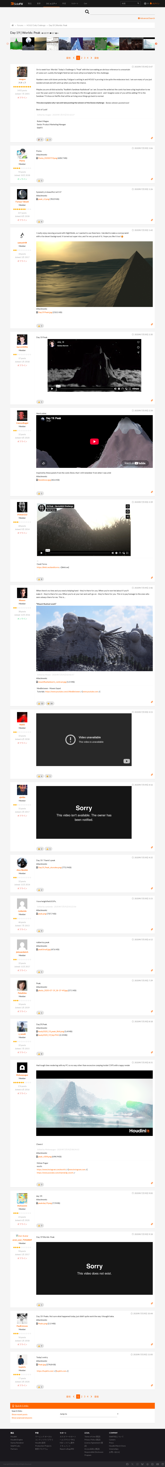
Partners (14, 1449)
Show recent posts (19, 1414)
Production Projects (43, 1446)
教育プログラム (41, 1449)
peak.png (42, 913)
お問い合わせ (114, 1452)
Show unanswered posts (22, 1418)
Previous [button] (8, 44)
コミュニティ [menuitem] (51, 3)
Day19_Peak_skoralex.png (49, 867)
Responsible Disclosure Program (93, 1453)
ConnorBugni (22, 423)
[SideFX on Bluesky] (142, 1464)
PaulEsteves (22, 1326)
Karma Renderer (17, 1443)
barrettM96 (22, 347)
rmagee (22, 79)
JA (147, 3)
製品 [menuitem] (30, 3)
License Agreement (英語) (93, 1444)
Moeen (22, 600)
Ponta (22, 160)
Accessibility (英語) (92, 1449)
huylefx (22, 1367)
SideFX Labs (15, 1446)
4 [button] (81, 53)
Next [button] (156, 44)
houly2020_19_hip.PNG (48, 1035)
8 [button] (89, 53)
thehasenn (22, 1206)
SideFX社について (116, 1436)
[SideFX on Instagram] (137, 1464)
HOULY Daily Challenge (36, 25)
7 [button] (87, 53)
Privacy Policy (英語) (92, 1440)
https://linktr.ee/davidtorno (48, 567)
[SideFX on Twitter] (132, 1464)
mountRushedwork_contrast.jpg (52, 682)
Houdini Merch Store (117, 1446)
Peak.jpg (42, 1364)
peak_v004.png (45, 1156)
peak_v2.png (43, 199)
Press (111, 1443)
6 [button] (85, 53)
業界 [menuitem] (39, 3)
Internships (113, 1449)
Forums (20, 25)
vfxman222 (22, 514)
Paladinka (22, 993)
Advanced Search (147, 18)
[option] (16, 43)
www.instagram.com (77, 1169)
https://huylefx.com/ (45, 1371)
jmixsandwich (22, 952)
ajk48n (22, 797)
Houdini (14, 1436)
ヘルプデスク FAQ (67, 1440)
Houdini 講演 (40, 1443)
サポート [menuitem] (75, 3)
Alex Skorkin (22, 870)
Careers (112, 1440)
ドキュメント (65, 1446)
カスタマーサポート (68, 1436)
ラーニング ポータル (43, 1436)
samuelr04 (22, 242)
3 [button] (80, 53)
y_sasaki (22, 1034)
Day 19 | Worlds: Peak (58, 25)
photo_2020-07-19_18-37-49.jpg (53, 990)
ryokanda (22, 911)
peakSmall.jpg (44, 949)
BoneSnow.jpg (44, 480)
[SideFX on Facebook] (127, 1464)
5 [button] (83, 53)
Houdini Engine (17, 1440)
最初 (68, 57)
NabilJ (22, 724)
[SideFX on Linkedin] (163, 1464)
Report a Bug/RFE (67, 1449)
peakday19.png (45, 1203)
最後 (96, 57)
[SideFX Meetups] (147, 1464)
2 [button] (78, 53)
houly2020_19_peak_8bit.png (51, 1031)
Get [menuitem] (85, 3)
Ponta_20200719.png (47, 158)
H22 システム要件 (67, 1443)
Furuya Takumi (22, 201)
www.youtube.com (90, 692)
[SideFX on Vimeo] (152, 1464)
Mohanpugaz (22, 1075)
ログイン (156, 3)
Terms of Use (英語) (92, 1436)
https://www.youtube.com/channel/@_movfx (55, 1173)
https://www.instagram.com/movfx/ (51, 1169)
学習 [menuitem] (64, 3)
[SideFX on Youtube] (157, 1464)
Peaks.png (42, 1323)
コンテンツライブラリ (44, 1440)
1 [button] (76, 53)
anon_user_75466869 (22, 1240)
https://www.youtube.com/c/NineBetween (62, 692)
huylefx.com (61, 1371)
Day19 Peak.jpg (45, 312)
